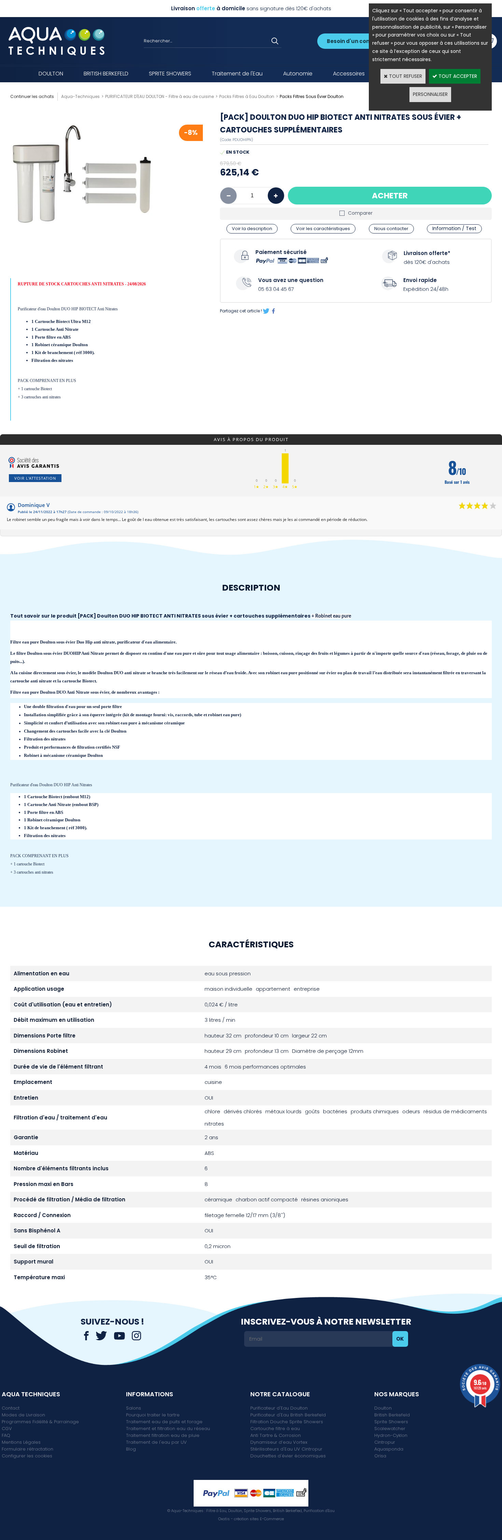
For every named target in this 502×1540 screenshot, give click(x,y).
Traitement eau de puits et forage (164, 1421)
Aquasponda (388, 1449)
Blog (131, 1449)
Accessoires (349, 73)
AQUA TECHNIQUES (31, 1394)
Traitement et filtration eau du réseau (168, 1428)
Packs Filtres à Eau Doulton (246, 96)
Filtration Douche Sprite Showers (286, 1421)
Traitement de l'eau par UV (156, 1442)
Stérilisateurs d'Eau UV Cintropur (286, 1449)
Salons (133, 1408)
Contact (10, 1408)
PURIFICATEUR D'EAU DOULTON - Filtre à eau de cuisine (159, 96)
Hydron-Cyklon (390, 1435)
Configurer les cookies (27, 1456)
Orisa (380, 1456)
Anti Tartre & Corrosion (275, 1435)
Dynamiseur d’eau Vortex (278, 1442)
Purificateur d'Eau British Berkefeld (288, 1415)
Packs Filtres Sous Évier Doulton (312, 96)
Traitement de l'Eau (237, 73)
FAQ (6, 1435)
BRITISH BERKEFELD (106, 73)
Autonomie (297, 73)
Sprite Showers (391, 1421)
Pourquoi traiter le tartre (153, 1415)
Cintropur (384, 1442)
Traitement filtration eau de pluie (162, 1435)
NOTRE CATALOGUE (280, 1394)
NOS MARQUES (396, 1394)
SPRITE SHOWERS (170, 73)
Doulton (383, 1408)
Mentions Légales (21, 1442)
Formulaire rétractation (27, 1449)
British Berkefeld (392, 1415)
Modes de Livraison (23, 1415)
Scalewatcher (389, 1428)
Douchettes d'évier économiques (288, 1456)
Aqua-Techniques (80, 96)
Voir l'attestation (35, 478)
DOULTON (51, 73)
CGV (7, 1428)
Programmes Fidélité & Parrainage (40, 1421)
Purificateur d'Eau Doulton (279, 1408)
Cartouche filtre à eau (275, 1428)
